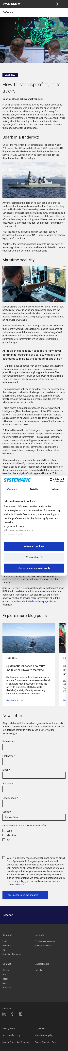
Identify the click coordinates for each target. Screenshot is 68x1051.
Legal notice (40, 1028)
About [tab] (55, 489)
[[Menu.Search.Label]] (56, 4)
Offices (5, 970)
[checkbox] (34, 835)
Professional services (45, 941)
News (5, 974)
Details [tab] (34, 489)
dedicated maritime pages (36, 601)
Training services (43, 946)
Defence (7, 12)
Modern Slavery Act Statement (16, 1042)
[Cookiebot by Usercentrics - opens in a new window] (49, 480)
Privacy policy (8, 1028)
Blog (4, 983)
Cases (5, 979)
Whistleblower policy (44, 1035)
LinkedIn (38, 970)
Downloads (7, 987)
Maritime (6, 946)
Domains (7, 935)
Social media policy (11, 1035)
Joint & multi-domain (11, 954)
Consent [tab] (12, 489)
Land (4, 941)
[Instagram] (20, 1014)
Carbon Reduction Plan (45, 1042)
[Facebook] (12, 1014)
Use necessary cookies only (34, 568)
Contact (6, 964)
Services (39, 935)
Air (3, 950)
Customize (32, 557)
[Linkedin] (4, 1014)
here (19, 884)
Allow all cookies (34, 546)
